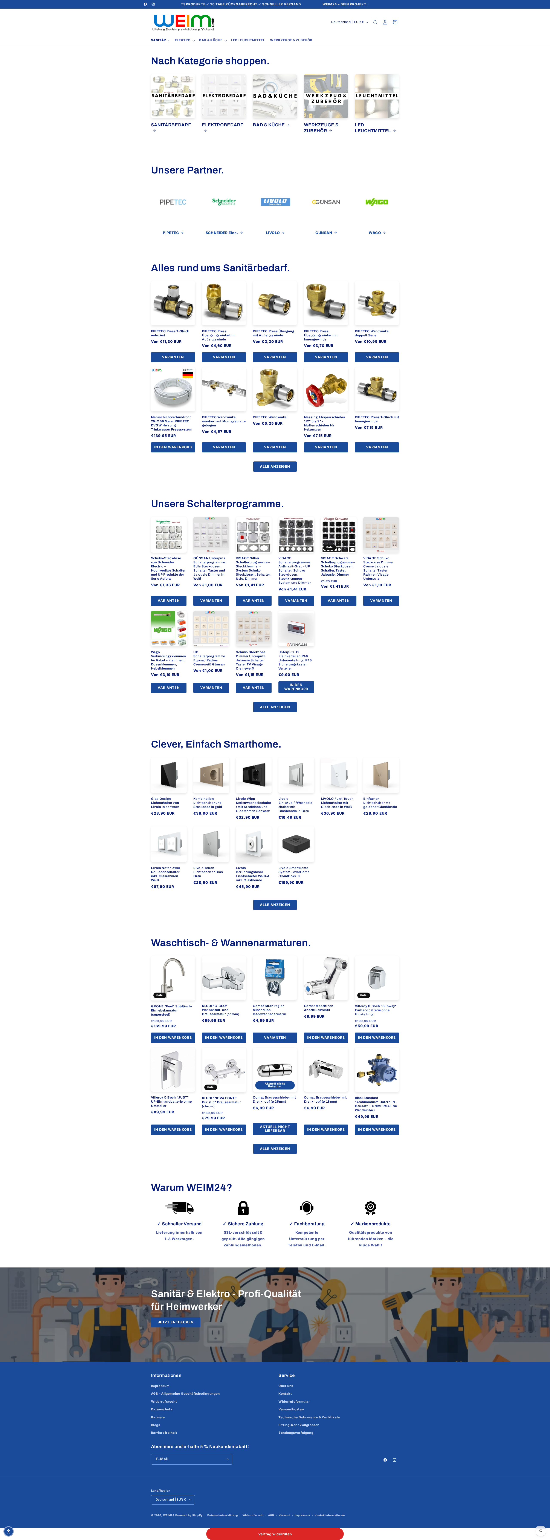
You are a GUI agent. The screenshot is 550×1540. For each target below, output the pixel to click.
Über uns (285, 1386)
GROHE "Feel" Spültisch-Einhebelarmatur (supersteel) (171, 1010)
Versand (284, 1515)
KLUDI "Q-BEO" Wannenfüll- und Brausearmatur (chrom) (220, 1010)
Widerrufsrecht (164, 1402)
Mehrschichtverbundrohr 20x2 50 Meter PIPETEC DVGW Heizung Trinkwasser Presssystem (171, 423)
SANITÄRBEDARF (171, 125)
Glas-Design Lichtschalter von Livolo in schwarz (165, 803)
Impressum (160, 1386)
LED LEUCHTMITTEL (373, 128)
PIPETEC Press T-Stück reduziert (170, 333)
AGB (271, 1515)
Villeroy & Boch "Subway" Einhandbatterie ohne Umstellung (376, 1010)
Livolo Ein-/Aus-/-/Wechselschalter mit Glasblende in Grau (295, 805)
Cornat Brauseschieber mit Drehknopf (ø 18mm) (325, 1099)
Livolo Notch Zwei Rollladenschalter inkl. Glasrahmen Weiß (165, 874)
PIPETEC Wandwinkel (270, 417)
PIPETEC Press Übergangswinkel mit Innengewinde (321, 335)
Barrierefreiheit (164, 1433)
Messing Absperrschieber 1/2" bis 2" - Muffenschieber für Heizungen (324, 423)
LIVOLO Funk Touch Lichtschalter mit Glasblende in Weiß (337, 803)
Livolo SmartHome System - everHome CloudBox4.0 (294, 872)
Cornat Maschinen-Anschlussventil (319, 1008)
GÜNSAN (323, 233)
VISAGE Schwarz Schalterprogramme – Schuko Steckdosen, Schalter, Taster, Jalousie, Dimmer (338, 566)
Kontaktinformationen (330, 1515)
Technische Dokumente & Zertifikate (309, 1417)
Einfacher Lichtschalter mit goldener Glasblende (380, 803)
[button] (160, 41)
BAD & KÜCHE (269, 125)
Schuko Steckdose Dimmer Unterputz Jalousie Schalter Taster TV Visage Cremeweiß (251, 660)
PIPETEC (171, 233)
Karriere (158, 1417)
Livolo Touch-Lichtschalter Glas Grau (208, 872)
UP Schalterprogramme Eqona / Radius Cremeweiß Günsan (209, 658)
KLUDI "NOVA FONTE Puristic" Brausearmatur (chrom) (221, 1102)
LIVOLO (273, 233)
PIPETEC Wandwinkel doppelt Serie (372, 333)
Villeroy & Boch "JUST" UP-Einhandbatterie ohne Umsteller (171, 1101)
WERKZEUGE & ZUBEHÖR (321, 128)
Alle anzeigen (275, 466)
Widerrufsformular (294, 1402)
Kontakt (285, 1394)
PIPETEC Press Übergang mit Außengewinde (273, 333)
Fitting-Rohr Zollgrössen (298, 1425)
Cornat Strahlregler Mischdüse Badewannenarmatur (269, 1010)
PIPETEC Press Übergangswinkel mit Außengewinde (219, 335)
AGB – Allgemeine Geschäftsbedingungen (185, 1394)
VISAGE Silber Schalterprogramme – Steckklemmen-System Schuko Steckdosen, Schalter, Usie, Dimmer (253, 568)
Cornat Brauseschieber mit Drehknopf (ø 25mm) (274, 1099)
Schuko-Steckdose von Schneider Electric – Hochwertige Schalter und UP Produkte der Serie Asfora (168, 568)
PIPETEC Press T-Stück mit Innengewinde (377, 419)
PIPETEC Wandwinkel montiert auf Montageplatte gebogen (224, 421)
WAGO (375, 233)
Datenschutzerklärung (222, 1515)
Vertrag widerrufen (275, 1534)
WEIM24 (168, 1515)
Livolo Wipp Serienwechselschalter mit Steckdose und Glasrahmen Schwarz (253, 805)
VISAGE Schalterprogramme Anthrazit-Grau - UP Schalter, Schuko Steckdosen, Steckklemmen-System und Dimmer (294, 570)
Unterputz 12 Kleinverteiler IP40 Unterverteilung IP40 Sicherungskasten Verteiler (295, 660)
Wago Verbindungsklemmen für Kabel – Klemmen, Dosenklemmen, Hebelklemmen (168, 660)
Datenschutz (162, 1409)
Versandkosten (291, 1409)
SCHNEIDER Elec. (222, 233)
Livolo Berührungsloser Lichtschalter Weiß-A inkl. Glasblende (253, 874)
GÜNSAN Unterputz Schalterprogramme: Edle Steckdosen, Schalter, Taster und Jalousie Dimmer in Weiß (209, 568)
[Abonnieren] (227, 1459)
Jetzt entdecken (176, 1322)
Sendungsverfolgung (295, 1433)
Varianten (173, 357)
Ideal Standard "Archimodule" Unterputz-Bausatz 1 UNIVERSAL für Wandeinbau (376, 1104)
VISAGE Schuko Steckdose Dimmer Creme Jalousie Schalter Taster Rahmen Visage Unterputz (378, 568)
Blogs (155, 1425)
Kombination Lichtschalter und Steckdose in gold (207, 803)
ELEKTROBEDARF (222, 125)
